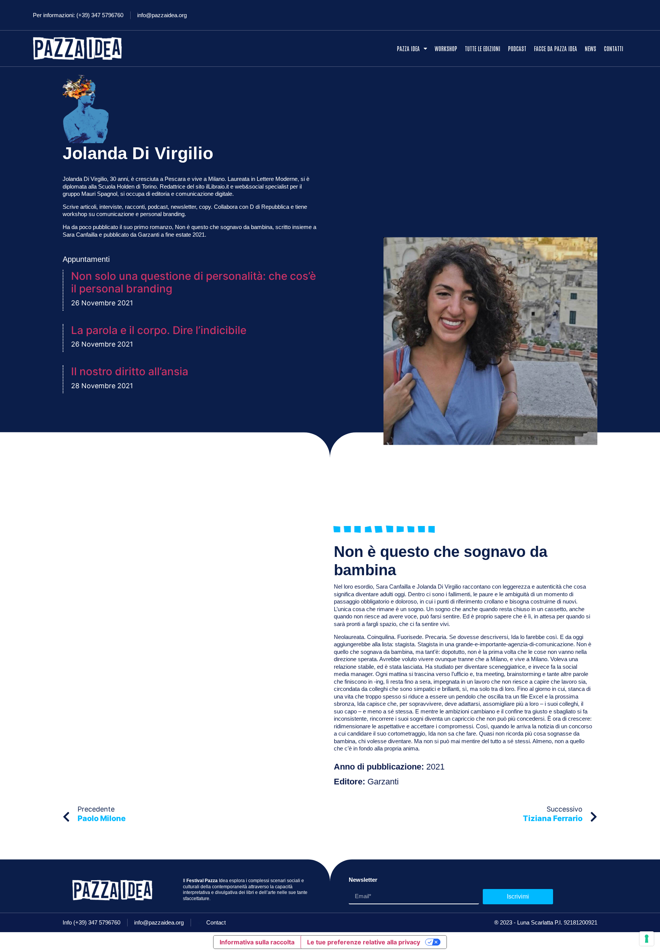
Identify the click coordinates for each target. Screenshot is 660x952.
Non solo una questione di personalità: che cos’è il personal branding (193, 282)
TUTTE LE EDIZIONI (482, 48)
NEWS (590, 48)
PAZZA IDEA (408, 48)
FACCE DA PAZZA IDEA (555, 48)
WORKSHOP (446, 48)
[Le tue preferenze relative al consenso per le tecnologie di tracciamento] (646, 938)
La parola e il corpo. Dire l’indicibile (158, 330)
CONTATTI (613, 48)
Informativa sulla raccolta (257, 942)
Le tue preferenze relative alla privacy (363, 942)
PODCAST (517, 48)
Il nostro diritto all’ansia (129, 371)
